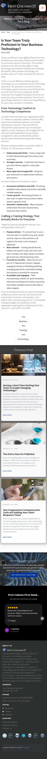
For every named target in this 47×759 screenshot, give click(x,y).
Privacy (27, 747)
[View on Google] (12, 621)
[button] (42, 8)
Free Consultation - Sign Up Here (24, 575)
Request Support (9, 722)
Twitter (8, 711)
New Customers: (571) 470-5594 (18, 10)
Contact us (7, 728)
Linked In (9, 715)
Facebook (9, 708)
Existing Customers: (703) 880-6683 (20, 12)
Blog (8, 32)
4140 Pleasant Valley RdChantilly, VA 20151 (12, 689)
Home (3, 32)
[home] (18, 6)
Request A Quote (9, 725)
